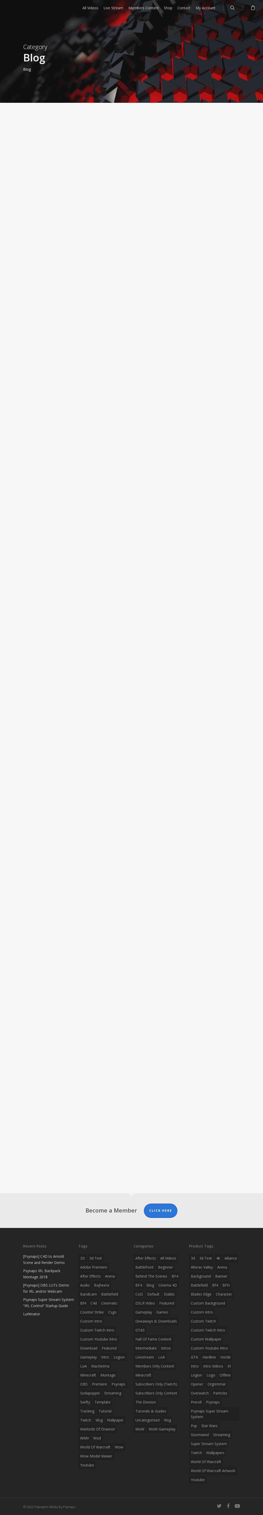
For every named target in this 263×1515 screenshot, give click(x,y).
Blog (94, 885)
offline (225, 1375)
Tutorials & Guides (150, 1411)
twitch (85, 1420)
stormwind (200, 1434)
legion (119, 1357)
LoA (83, 1366)
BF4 (175, 1276)
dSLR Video (145, 1303)
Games (162, 1312)
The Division (145, 1402)
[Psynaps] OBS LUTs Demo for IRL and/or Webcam (46, 1288)
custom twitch (203, 1321)
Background (201, 1276)
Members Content (143, 7)
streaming (112, 1393)
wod (97, 1438)
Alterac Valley (202, 1267)
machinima (100, 1366)
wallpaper (115, 1420)
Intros (166, 1348)
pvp (194, 1425)
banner (221, 1276)
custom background (208, 1303)
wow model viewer (96, 1456)
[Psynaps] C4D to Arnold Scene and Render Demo (44, 1259)
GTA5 (140, 1330)
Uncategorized (147, 1420)
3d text (95, 1258)
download (88, 1348)
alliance (230, 1258)
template (102, 1402)
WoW (139, 1429)
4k (218, 1258)
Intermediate (146, 1348)
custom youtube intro (98, 1339)
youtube (87, 1465)
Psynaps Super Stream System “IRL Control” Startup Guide (48, 1302)
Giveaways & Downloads (156, 1321)
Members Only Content (154, 1366)
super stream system (209, 1443)
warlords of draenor (97, 1429)
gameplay (88, 1357)
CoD (139, 1294)
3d (193, 1258)
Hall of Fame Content (153, 1339)
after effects (90, 1276)
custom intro (91, 1321)
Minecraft (143, 1375)
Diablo (169, 1294)
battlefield (109, 1294)
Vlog (167, 1420)
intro (105, 1357)
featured (109, 1348)
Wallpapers (215, 1452)
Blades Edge (201, 1294)
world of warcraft (95, 1447)
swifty (85, 1402)
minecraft (88, 1375)
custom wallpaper (206, 1339)
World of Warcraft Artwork (213, 1470)
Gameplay (143, 1312)
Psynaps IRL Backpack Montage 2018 (41, 1273)
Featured (166, 1303)
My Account (205, 7)
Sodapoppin (90, 1393)
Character (224, 1294)
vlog (99, 1420)
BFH (226, 1285)
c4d (93, 1303)
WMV (84, 1438)
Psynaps (16, 261)
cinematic (109, 1303)
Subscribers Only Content (156, 1393)
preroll (196, 1402)
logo (210, 1375)
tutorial (105, 1411)
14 (34, 1164)
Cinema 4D (167, 1285)
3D (82, 1258)
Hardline (209, 1357)
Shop (168, 7)
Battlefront (144, 1267)
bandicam (88, 1294)
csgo (112, 1312)
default (153, 1294)
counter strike (92, 1312)
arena (110, 1276)
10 (115, 1164)
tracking (87, 1411)
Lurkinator (31, 1313)
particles (220, 1393)
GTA (194, 1357)
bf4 (83, 1303)
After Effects (145, 1258)
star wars (209, 1425)
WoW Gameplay (162, 1429)
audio (85, 1285)
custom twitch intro (97, 1330)
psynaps (118, 1384)
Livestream (144, 1357)
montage (108, 1375)
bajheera (101, 1285)
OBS (84, 1384)
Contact (184, 7)
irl (229, 1366)
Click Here (160, 1210)
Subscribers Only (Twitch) (156, 1384)
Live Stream (113, 7)
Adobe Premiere (93, 1267)
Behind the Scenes (151, 1276)
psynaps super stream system (209, 1414)
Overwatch (200, 1393)
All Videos (90, 7)
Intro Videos (213, 1366)
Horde (225, 1357)
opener (197, 1384)
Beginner (165, 1267)
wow (119, 1447)
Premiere (99, 1384)
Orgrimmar (217, 1384)
